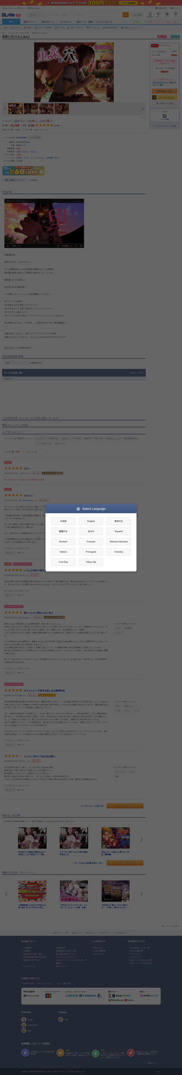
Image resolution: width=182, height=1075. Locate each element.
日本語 (63, 521)
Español (119, 531)
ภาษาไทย (63, 561)
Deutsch (63, 541)
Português (91, 551)
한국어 (91, 531)
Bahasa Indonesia (119, 541)
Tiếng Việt (91, 561)
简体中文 (118, 521)
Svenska (119, 551)
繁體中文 (63, 531)
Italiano (63, 551)
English (91, 521)
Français (91, 541)
